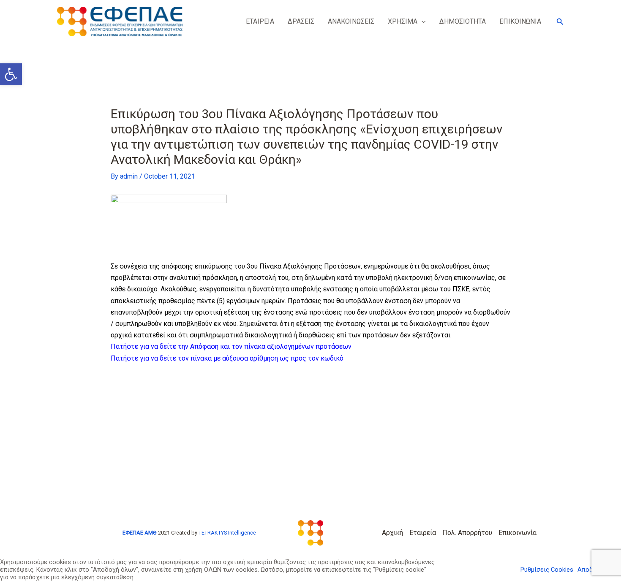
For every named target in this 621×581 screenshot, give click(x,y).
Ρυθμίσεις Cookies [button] (546, 569)
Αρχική (392, 533)
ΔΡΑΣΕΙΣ (301, 21)
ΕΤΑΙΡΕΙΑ (260, 21)
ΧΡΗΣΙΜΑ (402, 21)
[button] (421, 21)
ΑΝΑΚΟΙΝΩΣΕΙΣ (351, 21)
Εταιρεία (422, 533)
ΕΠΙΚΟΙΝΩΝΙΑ (520, 21)
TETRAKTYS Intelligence (227, 532)
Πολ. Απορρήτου (467, 533)
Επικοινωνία (517, 533)
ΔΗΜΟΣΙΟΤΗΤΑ (462, 21)
